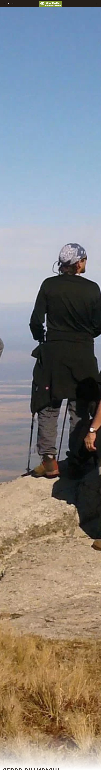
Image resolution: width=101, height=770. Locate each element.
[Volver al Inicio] (50, 3)
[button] (97, 3)
